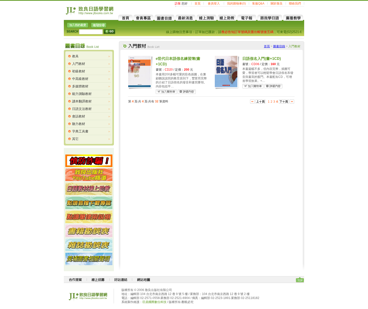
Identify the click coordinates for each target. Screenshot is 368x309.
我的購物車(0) (236, 3)
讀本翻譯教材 (82, 101)
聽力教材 (78, 124)
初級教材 (78, 71)
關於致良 (277, 3)
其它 (75, 139)
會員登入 (214, 3)
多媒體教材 (80, 86)
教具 (75, 56)
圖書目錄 (279, 46)
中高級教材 (80, 79)
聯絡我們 (295, 3)
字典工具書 (80, 131)
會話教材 (78, 116)
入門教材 (78, 64)
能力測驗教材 (82, 94)
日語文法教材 (82, 109)
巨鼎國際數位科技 (154, 302)
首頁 (198, 3)
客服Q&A (258, 3)
